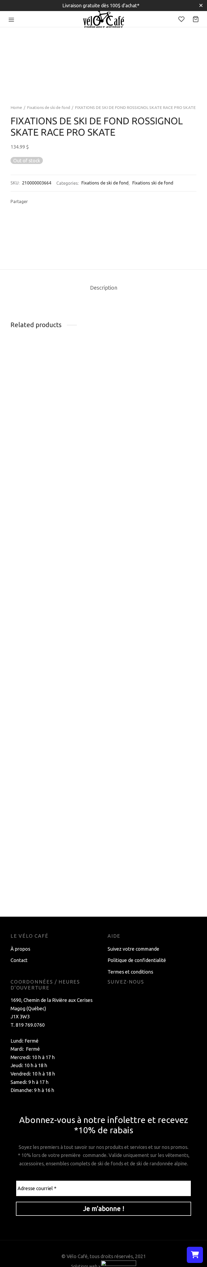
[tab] (103, 288)
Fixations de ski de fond (48, 107)
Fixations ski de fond (152, 182)
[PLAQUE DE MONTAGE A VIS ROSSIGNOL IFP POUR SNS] (39, 383)
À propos (20, 948)
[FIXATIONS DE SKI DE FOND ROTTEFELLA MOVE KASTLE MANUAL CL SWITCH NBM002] (39, 664)
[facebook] (112, 995)
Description (103, 288)
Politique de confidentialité (137, 960)
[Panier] (195, 19)
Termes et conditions (130, 971)
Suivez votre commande (133, 948)
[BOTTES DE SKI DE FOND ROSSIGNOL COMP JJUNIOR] (168, 383)
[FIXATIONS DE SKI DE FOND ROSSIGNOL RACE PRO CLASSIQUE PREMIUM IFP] (103, 383)
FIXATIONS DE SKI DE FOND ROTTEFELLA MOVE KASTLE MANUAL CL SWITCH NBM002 (35, 886)
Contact (19, 960)
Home (16, 107)
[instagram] (122, 995)
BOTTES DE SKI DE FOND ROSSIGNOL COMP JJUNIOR (161, 424)
